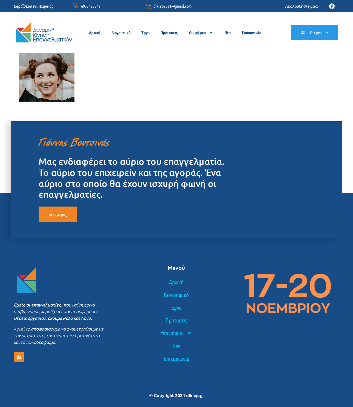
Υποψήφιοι (197, 32)
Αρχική (94, 32)
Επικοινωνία (251, 32)
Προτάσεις (169, 32)
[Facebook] (332, 6)
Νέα (227, 32)
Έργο (145, 32)
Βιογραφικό (120, 32)
